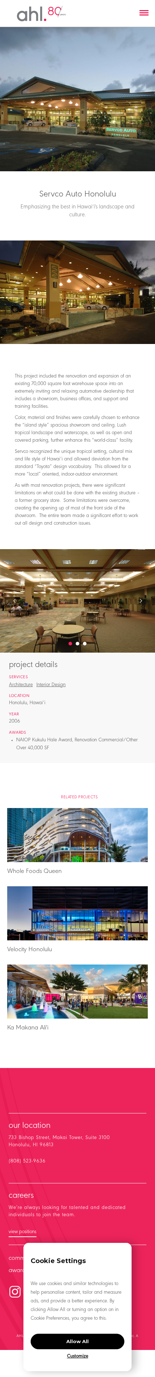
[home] (41, 13)
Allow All (77, 1341)
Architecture (21, 685)
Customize (77, 1356)
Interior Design (51, 685)
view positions (22, 1232)
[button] (144, 13)
